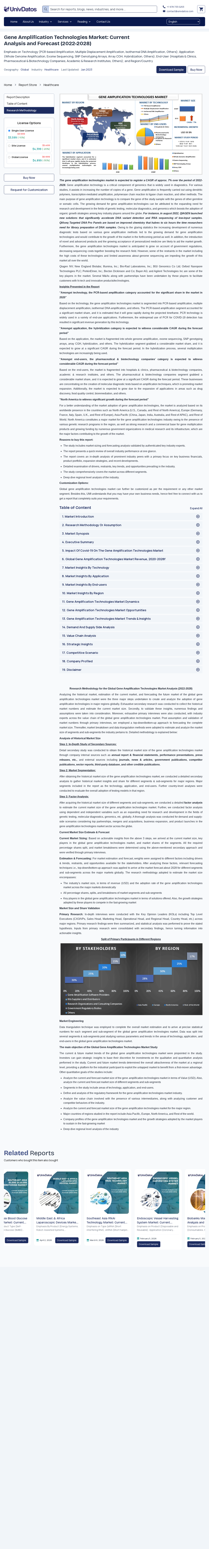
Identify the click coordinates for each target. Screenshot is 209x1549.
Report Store (28, 85)
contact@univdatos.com (180, 11)
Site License (18, 145)
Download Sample (171, 70)
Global (25, 69)
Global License (20, 157)
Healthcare (51, 69)
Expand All (196, 508)
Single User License (23, 130)
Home (8, 85)
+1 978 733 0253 (175, 6)
